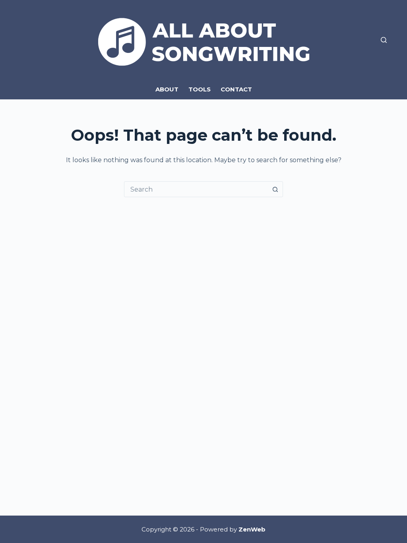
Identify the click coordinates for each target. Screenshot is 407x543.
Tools (199, 89)
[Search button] (275, 189)
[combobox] (195, 189)
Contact (236, 89)
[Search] (384, 40)
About (166, 89)
